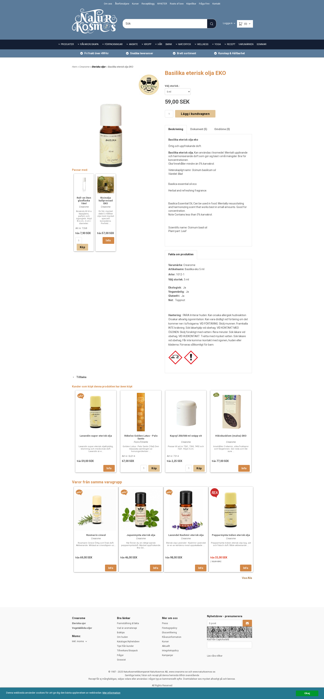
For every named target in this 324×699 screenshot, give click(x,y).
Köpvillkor (191, 3)
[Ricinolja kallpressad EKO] (101, 177)
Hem (74, 66)
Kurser (135, 3)
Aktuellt (166, 646)
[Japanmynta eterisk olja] (124, 492)
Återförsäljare (122, 3)
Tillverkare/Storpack (127, 650)
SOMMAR (261, 44)
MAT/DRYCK (184, 44)
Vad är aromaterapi (127, 628)
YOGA (218, 44)
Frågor (120, 655)
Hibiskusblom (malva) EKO (230, 435)
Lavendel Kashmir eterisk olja (186, 535)
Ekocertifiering (169, 632)
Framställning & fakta (128, 623)
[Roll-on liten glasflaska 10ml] (83, 184)
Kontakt (216, 3)
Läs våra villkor (214, 656)
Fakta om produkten (181, 254)
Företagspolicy (169, 628)
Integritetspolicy (170, 650)
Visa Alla (247, 577)
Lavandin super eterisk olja (96, 435)
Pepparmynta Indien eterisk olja (231, 535)
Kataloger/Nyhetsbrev (128, 641)
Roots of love (177, 3)
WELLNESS (202, 44)
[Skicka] (247, 623)
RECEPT (231, 44)
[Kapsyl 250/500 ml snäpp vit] (186, 411)
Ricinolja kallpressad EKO (106, 200)
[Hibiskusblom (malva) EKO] (216, 394)
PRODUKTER (67, 44)
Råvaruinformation (171, 637)
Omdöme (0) (222, 129)
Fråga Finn (204, 3)
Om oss (108, 3)
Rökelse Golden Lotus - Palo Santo (141, 437)
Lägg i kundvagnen (195, 114)
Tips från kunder (125, 646)
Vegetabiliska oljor (82, 628)
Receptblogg (148, 3)
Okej (307, 693)
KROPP (147, 44)
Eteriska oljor (99, 66)
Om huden (122, 637)
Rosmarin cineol (96, 535)
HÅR (160, 44)
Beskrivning (175, 129)
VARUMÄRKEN (246, 44)
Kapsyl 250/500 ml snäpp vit (186, 435)
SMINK (168, 44)
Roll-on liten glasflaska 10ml (84, 200)
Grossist (121, 659)
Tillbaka (80, 377)
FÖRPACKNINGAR (114, 44)
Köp (82, 247)
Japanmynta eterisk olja (141, 535)
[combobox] (80, 641)
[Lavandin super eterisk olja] (80, 395)
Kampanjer (167, 655)
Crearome (84, 66)
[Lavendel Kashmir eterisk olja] (169, 492)
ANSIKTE (133, 44)
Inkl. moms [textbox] (78, 641)
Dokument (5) (198, 129)
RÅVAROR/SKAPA (89, 44)
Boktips (121, 632)
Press (165, 623)
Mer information (111, 692)
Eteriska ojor (79, 623)
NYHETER (162, 3)
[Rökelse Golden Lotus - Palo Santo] (141, 412)
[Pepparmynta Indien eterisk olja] (214, 492)
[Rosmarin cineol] (79, 492)
